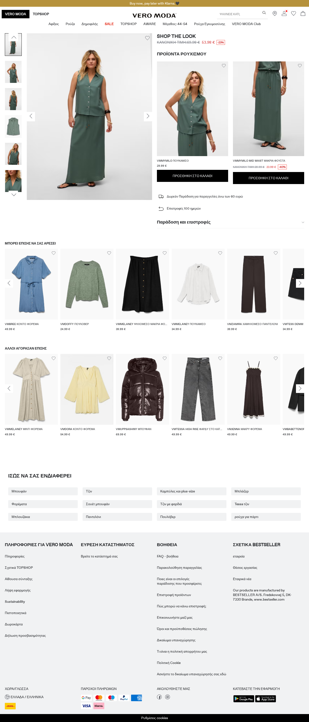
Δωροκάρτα (14, 624)
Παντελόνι (93, 517)
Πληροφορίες (15, 556)
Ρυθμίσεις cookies (154, 718)
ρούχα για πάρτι (246, 517)
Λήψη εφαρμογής (18, 590)
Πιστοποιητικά (15, 613)
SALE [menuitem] (109, 24)
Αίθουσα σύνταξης (19, 579)
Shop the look (176, 36)
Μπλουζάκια (21, 517)
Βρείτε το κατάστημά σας (99, 556)
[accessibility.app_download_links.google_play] (244, 702)
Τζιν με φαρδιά (171, 504)
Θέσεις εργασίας (245, 568)
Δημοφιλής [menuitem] (90, 24)
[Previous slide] (9, 283)
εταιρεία (239, 556)
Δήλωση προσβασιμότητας (25, 635)
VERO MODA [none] (15, 14)
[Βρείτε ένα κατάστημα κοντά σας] (274, 15)
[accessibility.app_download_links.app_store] (265, 702)
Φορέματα (19, 504)
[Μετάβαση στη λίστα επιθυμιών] (293, 15)
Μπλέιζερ (242, 491)
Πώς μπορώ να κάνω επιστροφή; (181, 606)
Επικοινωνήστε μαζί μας (175, 617)
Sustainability (15, 601)
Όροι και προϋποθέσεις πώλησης (182, 629)
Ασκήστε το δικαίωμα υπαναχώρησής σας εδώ (191, 674)
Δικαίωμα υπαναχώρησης (176, 640)
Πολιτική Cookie (169, 663)
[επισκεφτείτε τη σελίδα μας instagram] (167, 698)
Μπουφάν (19, 491)
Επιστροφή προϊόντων (174, 595)
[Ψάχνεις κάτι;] (264, 12)
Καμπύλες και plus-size (177, 491)
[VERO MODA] (154, 16)
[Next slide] (300, 283)
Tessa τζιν (242, 504)
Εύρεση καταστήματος (107, 544)
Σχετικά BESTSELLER (256, 544)
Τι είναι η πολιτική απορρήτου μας (182, 651)
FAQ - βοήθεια (167, 556)
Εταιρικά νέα (242, 579)
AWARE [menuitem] (149, 24)
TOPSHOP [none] (41, 14)
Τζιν (89, 491)
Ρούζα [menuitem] (70, 24)
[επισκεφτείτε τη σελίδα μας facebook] (159, 698)
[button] (192, 108)
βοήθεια (167, 544)
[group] (31, 293)
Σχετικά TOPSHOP (19, 568)
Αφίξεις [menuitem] (54, 24)
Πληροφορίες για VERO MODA (39, 544)
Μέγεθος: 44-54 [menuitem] (175, 24)
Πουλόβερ (168, 517)
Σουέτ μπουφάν (98, 504)
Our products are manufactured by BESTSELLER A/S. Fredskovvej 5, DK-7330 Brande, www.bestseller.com (262, 594)
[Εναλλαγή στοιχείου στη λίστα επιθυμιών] (147, 38)
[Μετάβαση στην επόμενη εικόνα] (13, 195)
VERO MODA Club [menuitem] (246, 24)
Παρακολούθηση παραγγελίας (179, 568)
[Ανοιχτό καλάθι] (303, 14)
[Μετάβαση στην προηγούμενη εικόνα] (13, 37)
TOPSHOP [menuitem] (128, 24)
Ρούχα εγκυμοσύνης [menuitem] (209, 24)
